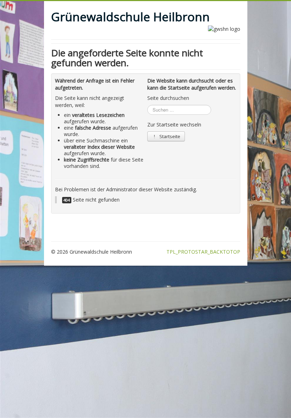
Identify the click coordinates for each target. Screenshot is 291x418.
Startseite (169, 136)
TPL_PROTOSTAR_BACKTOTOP (203, 251)
